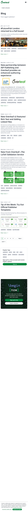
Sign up (15, 264)
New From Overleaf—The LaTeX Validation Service (13, 153)
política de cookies (18, 507)
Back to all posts (5, 7)
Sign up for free (14, 300)
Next (20, 238)
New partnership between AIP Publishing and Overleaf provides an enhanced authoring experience (13, 70)
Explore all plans (14, 303)
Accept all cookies (17, 509)
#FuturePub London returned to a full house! (12, 29)
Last (3, 241)
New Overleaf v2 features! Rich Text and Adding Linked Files (13, 119)
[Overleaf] (5, 2)
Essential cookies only (7, 509)
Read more (4, 54)
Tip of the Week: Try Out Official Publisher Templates (12, 207)
